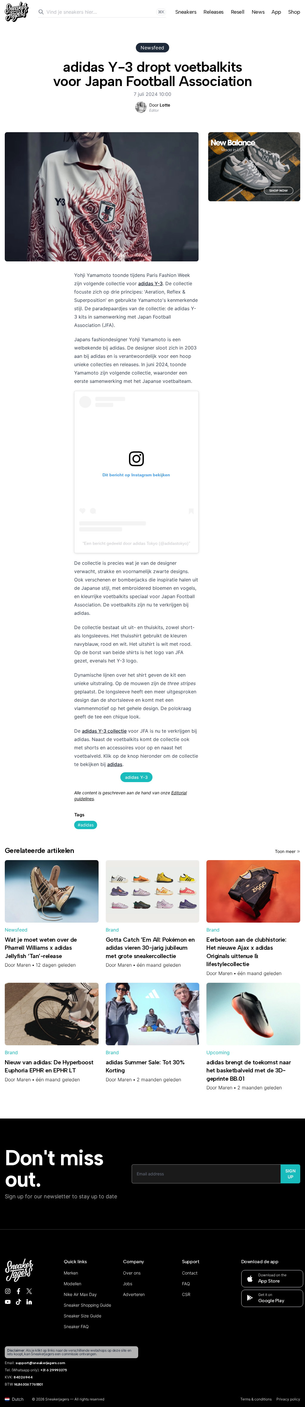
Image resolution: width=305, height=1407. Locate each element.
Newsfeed (152, 48)
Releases (213, 12)
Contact (189, 1272)
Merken (71, 1272)
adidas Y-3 (150, 283)
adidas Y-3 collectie (104, 731)
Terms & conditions (256, 1399)
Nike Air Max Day (80, 1294)
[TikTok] (18, 1302)
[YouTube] (8, 1302)
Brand (112, 930)
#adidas (86, 824)
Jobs (127, 1283)
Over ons (132, 1272)
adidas (114, 764)
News (258, 12)
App (276, 12)
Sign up (290, 1173)
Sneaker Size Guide (82, 1315)
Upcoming (218, 1052)
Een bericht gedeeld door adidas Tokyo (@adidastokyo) (136, 543)
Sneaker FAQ (76, 1326)
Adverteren (134, 1294)
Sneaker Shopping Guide (87, 1305)
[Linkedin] (29, 1302)
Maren (24, 965)
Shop (294, 12)
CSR (186, 1294)
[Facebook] (18, 1291)
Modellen (72, 1283)
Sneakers (185, 12)
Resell (238, 12)
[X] (29, 1291)
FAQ (186, 1283)
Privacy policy (288, 1399)
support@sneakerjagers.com (40, 1363)
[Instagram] (8, 1291)
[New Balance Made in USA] (254, 166)
